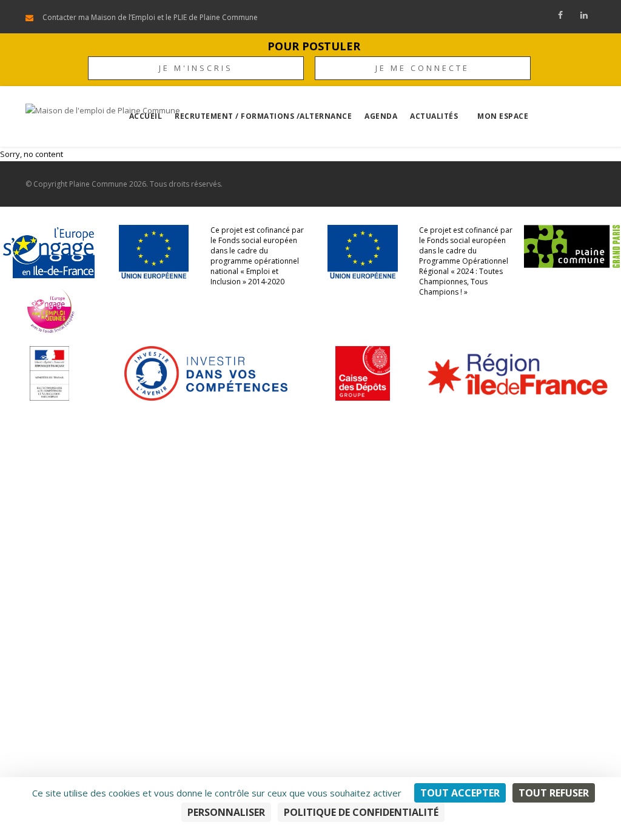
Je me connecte (422, 67)
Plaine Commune (98, 184)
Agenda (380, 116)
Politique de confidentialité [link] (361, 812)
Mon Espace (502, 116)
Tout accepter (460, 793)
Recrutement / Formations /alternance (263, 116)
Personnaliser (226, 812)
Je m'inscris (196, 67)
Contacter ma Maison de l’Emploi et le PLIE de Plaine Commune (150, 17)
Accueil (146, 116)
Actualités (434, 116)
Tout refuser (554, 793)
